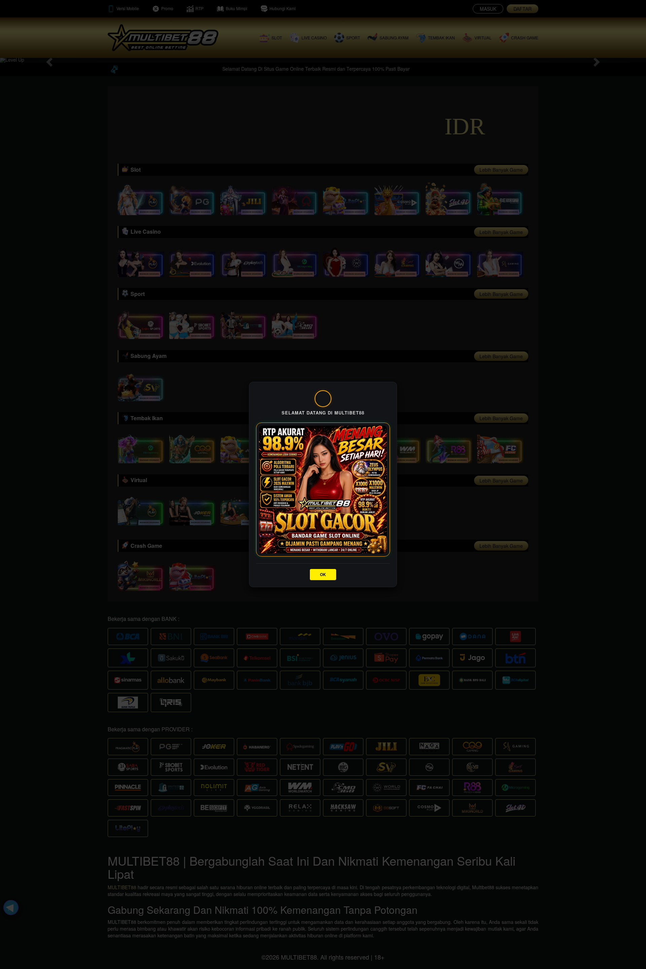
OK (323, 574)
